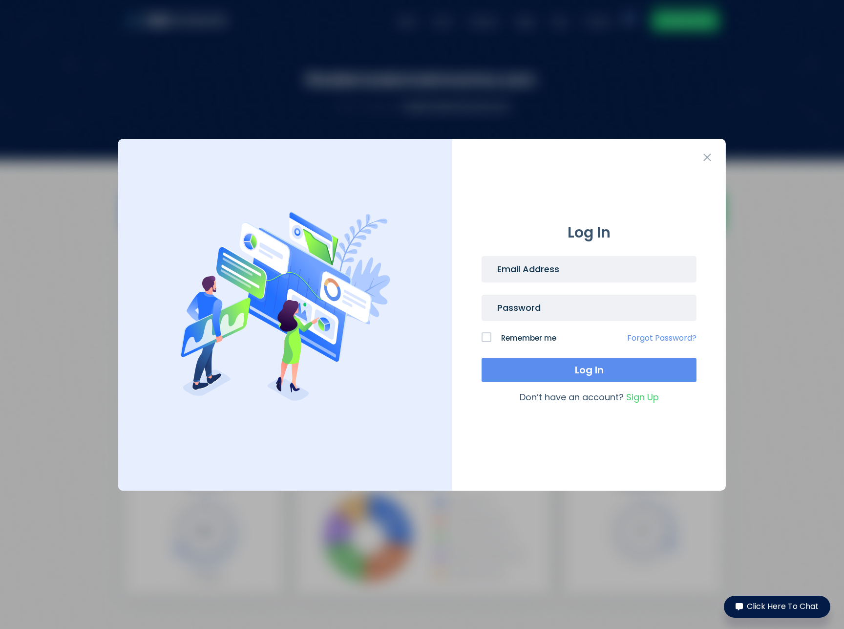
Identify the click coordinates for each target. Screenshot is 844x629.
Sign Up (642, 397)
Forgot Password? (661, 338)
